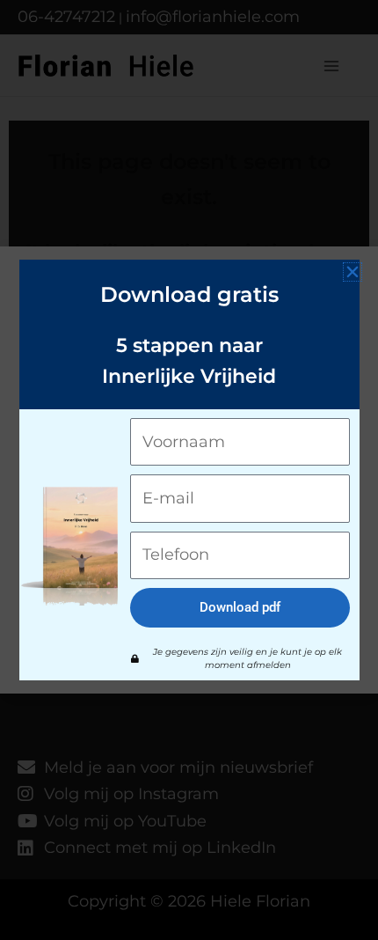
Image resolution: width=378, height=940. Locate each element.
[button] (352, 272)
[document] (189, 470)
